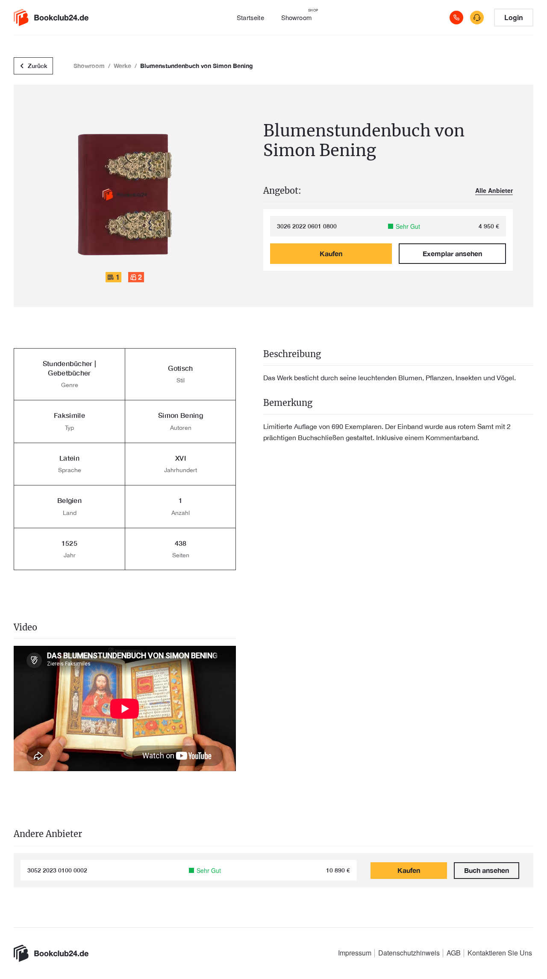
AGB (454, 953)
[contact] (477, 17)
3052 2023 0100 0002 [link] (57, 870)
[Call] (456, 17)
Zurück (37, 65)
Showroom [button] (89, 65)
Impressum (354, 953)
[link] (56, 17)
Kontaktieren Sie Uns (500, 953)
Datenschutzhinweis (409, 953)
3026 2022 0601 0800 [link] (307, 226)
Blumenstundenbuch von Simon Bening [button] (196, 65)
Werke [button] (122, 65)
